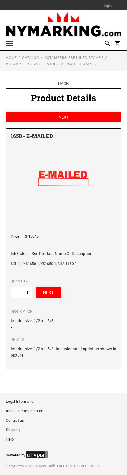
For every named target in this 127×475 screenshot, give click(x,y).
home (11, 58)
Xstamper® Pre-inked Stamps (74, 58)
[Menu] (9, 44)
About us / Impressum (24, 411)
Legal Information (20, 401)
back (63, 83)
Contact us (15, 420)
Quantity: (19, 281)
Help (10, 439)
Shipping (13, 430)
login (108, 6)
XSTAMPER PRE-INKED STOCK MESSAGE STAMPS (49, 64)
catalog (30, 58)
